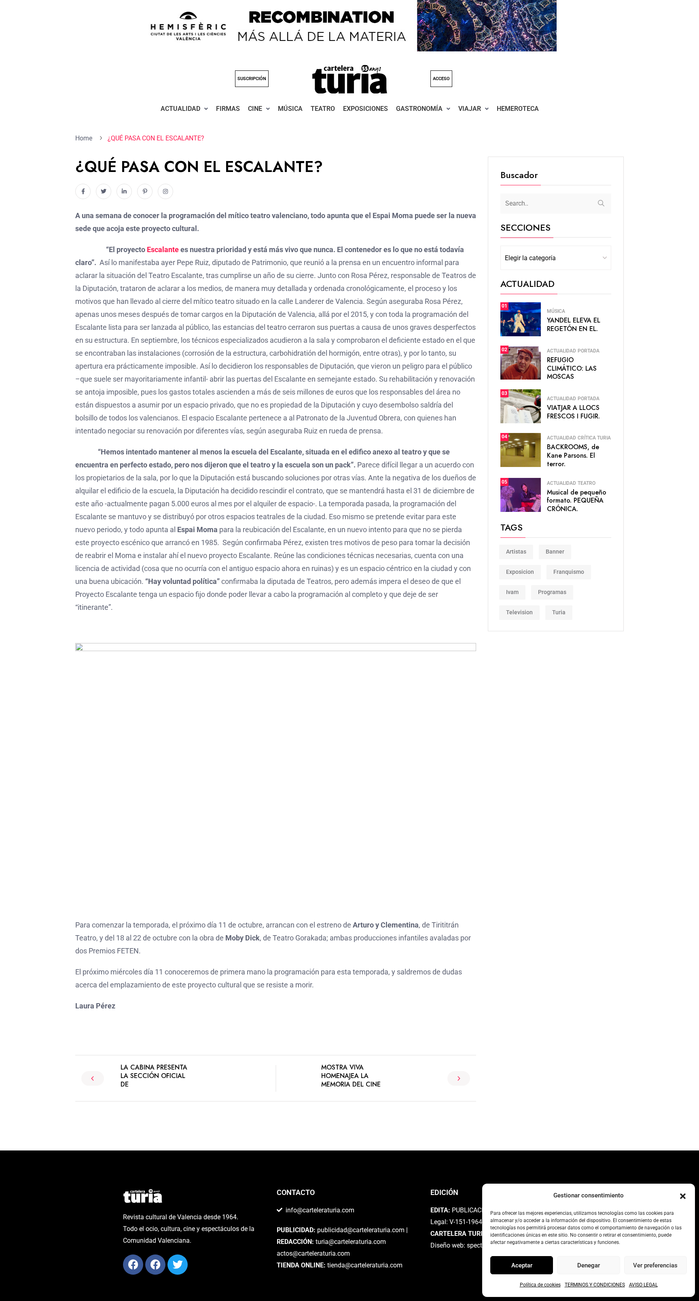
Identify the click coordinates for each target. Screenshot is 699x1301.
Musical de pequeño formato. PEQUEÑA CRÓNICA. (576, 501)
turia (559, 612)
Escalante (163, 249)
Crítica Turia (594, 437)
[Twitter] (177, 1264)
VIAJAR (469, 108)
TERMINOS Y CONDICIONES (595, 1285)
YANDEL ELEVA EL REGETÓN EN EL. (573, 324)
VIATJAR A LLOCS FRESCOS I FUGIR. (573, 412)
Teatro (323, 108)
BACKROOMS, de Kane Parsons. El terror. (573, 455)
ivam (512, 592)
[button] (683, 1196)
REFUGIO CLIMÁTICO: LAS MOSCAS (572, 368)
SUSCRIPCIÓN (251, 78)
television (519, 612)
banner (555, 551)
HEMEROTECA (518, 108)
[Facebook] (133, 1264)
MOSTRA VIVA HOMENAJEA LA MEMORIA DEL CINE (351, 1076)
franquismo (568, 572)
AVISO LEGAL (643, 1285)
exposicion (520, 572)
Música (290, 108)
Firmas (228, 108)
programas (552, 592)
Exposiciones (365, 108)
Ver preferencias (655, 1265)
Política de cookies (540, 1285)
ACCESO (441, 78)
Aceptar (521, 1265)
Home (85, 138)
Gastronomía (419, 108)
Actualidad (180, 108)
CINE (255, 108)
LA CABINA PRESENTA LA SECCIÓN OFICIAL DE (154, 1076)
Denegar (588, 1265)
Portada (588, 350)
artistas (516, 551)
